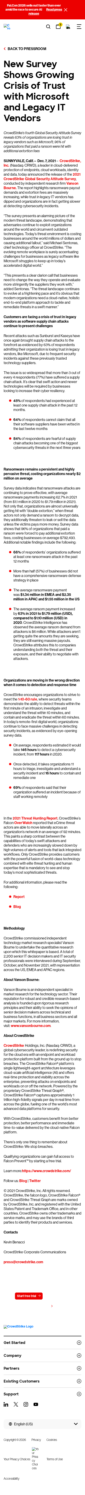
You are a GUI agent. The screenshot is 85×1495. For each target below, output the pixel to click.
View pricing (40, 1306)
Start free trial (26, 1296)
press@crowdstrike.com (23, 1262)
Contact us (55, 1296)
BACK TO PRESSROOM (26, 49)
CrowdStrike (14, 1045)
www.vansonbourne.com (31, 1026)
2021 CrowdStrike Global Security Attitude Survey (42, 176)
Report (18, 897)
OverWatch (23, 823)
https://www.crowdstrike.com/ (46, 1171)
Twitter (35, 1181)
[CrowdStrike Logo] (7, 26)
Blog (17, 907)
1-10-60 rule (27, 699)
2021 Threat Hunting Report (35, 818)
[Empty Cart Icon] (68, 26)
